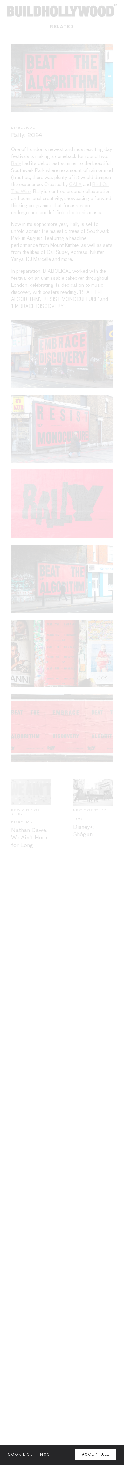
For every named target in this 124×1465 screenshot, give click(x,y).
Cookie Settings (29, 1454)
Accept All (96, 1454)
